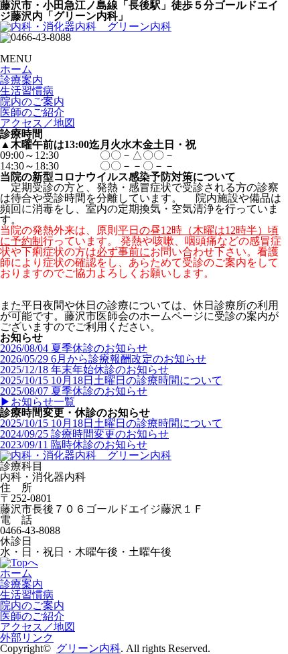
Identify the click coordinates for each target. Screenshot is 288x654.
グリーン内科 (88, 648)
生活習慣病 (27, 90)
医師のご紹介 (32, 112)
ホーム (16, 69)
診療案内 (21, 80)
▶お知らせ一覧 (37, 401)
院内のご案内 (32, 101)
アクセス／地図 (37, 123)
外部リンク (27, 637)
